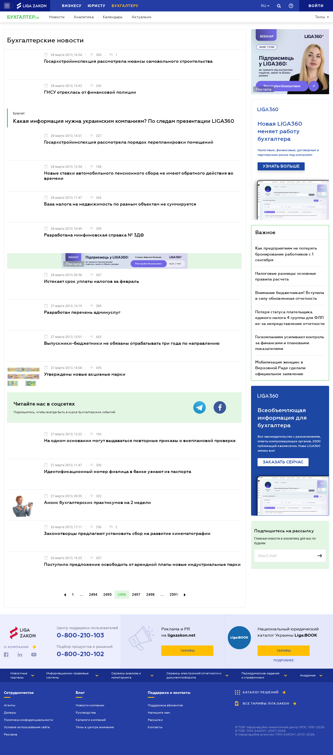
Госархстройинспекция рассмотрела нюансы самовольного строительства (128, 61)
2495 (107, 594)
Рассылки (155, 720)
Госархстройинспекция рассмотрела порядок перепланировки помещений (128, 142)
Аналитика (84, 17)
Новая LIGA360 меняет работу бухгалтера (280, 131)
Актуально (141, 17)
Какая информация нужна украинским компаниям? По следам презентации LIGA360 (123, 121)
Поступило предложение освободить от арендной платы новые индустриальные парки (142, 564)
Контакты (155, 727)
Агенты (9, 705)
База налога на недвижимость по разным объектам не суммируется (120, 204)
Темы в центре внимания (95, 727)
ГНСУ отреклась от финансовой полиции (90, 92)
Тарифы (187, 650)
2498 (150, 594)
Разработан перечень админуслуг (82, 312)
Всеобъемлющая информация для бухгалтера (282, 417)
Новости (57, 17)
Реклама (10, 734)
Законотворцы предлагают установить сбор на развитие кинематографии (127, 533)
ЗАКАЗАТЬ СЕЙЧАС (283, 462)
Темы (320, 17)
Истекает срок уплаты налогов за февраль (91, 281)
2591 (174, 594)
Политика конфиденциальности (28, 720)
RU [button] (263, 6)
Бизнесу (71, 6)
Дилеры (10, 712)
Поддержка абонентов (165, 705)
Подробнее (283, 660)
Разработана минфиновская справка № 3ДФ (94, 235)
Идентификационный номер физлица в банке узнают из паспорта (117, 471)
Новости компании (90, 705)
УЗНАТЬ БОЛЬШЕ (281, 166)
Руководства (86, 712)
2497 (136, 594)
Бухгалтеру (125, 6)
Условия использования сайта (27, 727)
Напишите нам (159, 712)
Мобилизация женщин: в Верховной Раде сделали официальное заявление (280, 368)
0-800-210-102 (80, 654)
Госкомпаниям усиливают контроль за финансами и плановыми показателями (289, 342)
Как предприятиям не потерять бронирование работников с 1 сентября (286, 254)
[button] (7, 6)
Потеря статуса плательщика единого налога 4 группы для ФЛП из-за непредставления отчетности (289, 317)
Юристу (96, 6)
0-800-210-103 (80, 635)
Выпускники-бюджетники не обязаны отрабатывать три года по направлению (132, 343)
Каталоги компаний (91, 720)
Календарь (113, 17)
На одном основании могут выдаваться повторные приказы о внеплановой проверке (140, 440)
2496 (122, 594)
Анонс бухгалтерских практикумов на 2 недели (97, 502)
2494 (93, 594)
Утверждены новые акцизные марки (84, 374)
